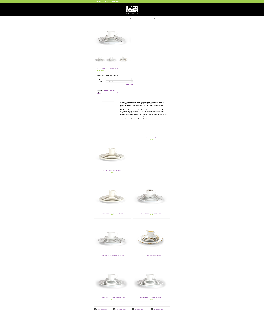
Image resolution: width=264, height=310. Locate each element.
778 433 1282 (105, 1)
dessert (105, 92)
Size (101, 81)
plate (118, 92)
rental (121, 92)
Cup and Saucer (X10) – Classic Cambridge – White (113, 297)
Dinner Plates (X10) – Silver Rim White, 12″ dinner (113, 255)
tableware (128, 92)
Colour (101, 79)
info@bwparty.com (114, 1)
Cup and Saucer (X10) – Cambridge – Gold (151, 255)
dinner (108, 92)
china (101, 92)
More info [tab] (98, 100)
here (124, 119)
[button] (156, 17)
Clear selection (129, 84)
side (125, 92)
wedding (99, 93)
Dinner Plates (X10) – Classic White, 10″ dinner (151, 297)
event (112, 92)
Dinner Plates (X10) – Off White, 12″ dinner (113, 170)
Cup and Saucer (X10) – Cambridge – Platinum (151, 213)
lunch (115, 92)
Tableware (112, 90)
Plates (107, 90)
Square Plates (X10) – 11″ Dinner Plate (151, 138)
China (104, 90)
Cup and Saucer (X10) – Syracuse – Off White (112, 213)
